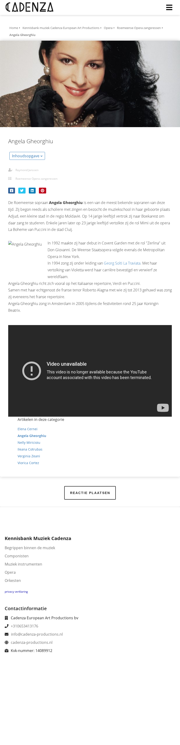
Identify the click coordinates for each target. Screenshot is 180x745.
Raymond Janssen (26, 170)
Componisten (17, 556)
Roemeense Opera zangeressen (36, 179)
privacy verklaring (16, 592)
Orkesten (13, 580)
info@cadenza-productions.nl (37, 634)
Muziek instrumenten (23, 564)
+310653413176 (24, 626)
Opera (10, 572)
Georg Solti (113, 263)
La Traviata (131, 263)
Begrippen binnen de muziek (30, 547)
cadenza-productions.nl (31, 642)
